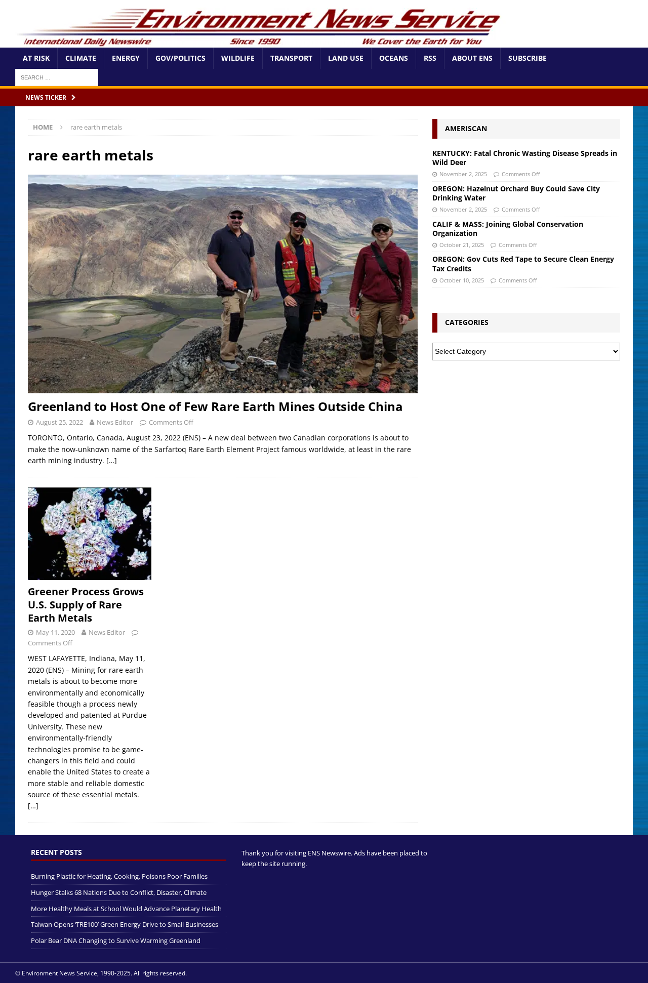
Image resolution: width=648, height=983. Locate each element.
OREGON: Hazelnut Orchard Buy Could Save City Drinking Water (516, 193)
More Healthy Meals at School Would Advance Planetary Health (126, 908)
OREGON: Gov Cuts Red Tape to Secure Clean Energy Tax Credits (523, 263)
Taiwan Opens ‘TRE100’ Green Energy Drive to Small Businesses (124, 924)
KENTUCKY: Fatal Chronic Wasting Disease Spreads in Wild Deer (524, 157)
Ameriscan (466, 128)
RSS (430, 58)
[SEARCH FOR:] (56, 76)
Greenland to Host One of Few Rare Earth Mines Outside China (215, 406)
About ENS (472, 58)
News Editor (115, 422)
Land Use (345, 58)
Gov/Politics (180, 58)
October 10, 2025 (461, 280)
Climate (80, 58)
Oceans (393, 58)
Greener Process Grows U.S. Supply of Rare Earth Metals (86, 605)
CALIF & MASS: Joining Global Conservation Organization (507, 228)
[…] (111, 460)
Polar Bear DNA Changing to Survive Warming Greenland (115, 940)
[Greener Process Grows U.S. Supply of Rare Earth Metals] (89, 533)
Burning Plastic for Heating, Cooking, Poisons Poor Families (119, 876)
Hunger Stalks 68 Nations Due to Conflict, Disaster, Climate (119, 892)
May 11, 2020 (55, 632)
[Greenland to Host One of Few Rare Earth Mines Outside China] (223, 284)
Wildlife (238, 58)
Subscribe (527, 58)
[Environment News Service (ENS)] (260, 42)
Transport (291, 58)
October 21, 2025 (461, 245)
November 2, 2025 (463, 174)
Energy (126, 58)
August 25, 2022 (59, 422)
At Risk (36, 58)
